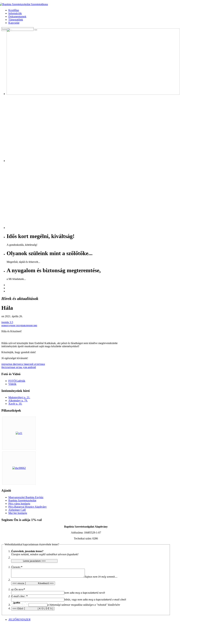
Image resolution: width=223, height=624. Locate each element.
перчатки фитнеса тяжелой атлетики (23, 364)
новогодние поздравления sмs (19, 325)
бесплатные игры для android (18, 367)
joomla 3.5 (7, 322)
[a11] (19, 433)
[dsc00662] (19, 468)
